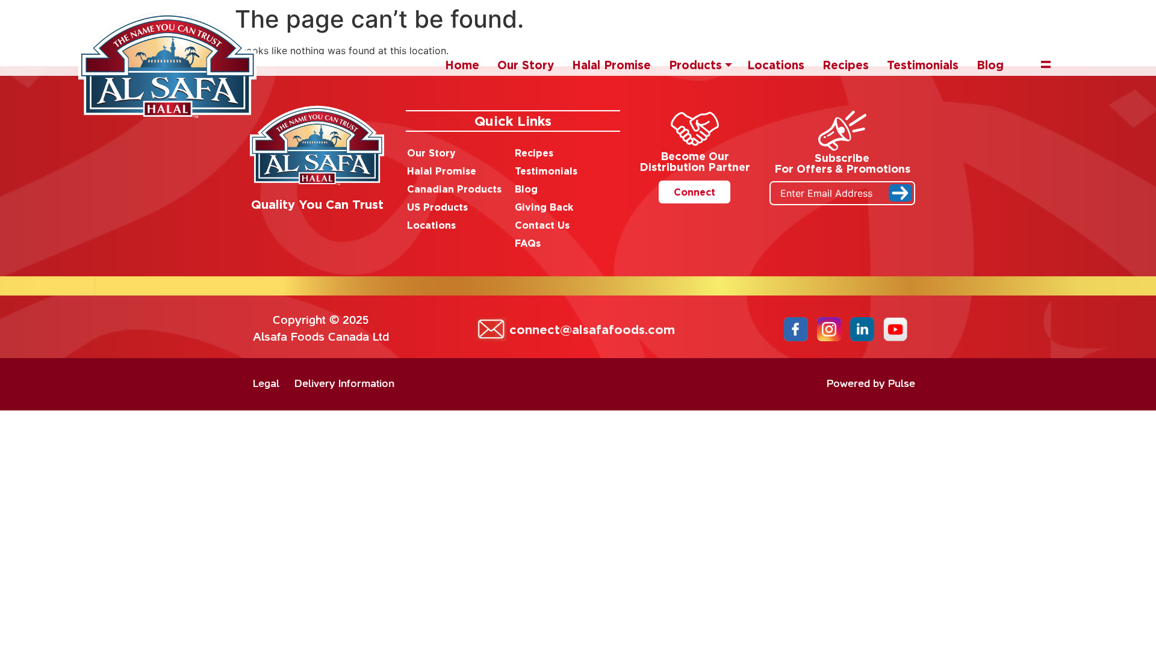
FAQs (528, 243)
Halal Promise (611, 64)
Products (695, 64)
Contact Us (542, 225)
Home (462, 64)
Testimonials (923, 64)
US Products (437, 207)
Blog (990, 64)
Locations (775, 64)
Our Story (525, 64)
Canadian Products (454, 189)
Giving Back (544, 207)
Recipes (845, 64)
